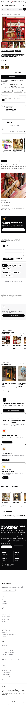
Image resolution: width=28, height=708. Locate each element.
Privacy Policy (5, 694)
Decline (13, 701)
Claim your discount (13, 355)
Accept (13, 698)
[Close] (24, 341)
